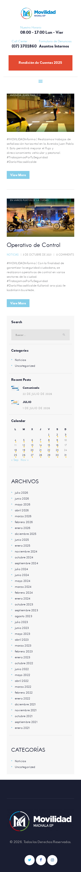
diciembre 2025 (25, 534)
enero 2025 (22, 545)
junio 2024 (22, 575)
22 (48, 450)
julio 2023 (21, 622)
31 (65, 455)
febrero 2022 (24, 692)
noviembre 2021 (26, 710)
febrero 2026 (24, 522)
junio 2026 (22, 498)
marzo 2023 (23, 645)
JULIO (27, 402)
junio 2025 (22, 540)
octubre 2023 (24, 604)
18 (15, 450)
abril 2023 (22, 639)
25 (15, 455)
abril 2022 (22, 681)
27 (32, 455)
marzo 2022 (23, 687)
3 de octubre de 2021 (37, 254)
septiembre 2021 (26, 722)
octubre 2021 (24, 716)
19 (23, 450)
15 (49, 445)
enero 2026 (23, 528)
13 (32, 445)
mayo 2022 (22, 675)
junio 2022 (22, 669)
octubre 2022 (24, 663)
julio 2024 (21, 569)
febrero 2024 (24, 592)
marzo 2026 (23, 516)
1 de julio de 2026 (36, 408)
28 (40, 455)
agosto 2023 (23, 616)
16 (57, 445)
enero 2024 (22, 598)
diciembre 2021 (25, 704)
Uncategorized (25, 366)
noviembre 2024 (26, 551)
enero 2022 (22, 698)
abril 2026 (22, 510)
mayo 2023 (22, 634)
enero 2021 (22, 728)
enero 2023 (22, 657)
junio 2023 (22, 628)
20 (32, 450)
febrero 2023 (24, 651)
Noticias (13, 254)
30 (57, 455)
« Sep (15, 460)
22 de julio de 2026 (37, 394)
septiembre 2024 (26, 563)
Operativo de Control (33, 245)
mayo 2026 (23, 504)
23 (57, 450)
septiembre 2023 (26, 610)
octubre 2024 (24, 557)
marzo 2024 (23, 587)
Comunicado (31, 388)
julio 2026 (21, 492)
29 (48, 455)
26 (23, 455)
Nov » (25, 460)
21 (40, 450)
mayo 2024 (22, 581)
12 (23, 445)
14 (40, 445)
